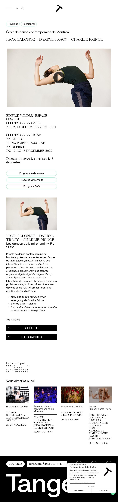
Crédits (31, 328)
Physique (13, 24)
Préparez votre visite (31, 180)
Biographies (31, 337)
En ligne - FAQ (31, 186)
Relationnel (28, 24)
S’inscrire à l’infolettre (45, 464)
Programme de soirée (31, 173)
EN (17, 8)
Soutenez (15, 464)
